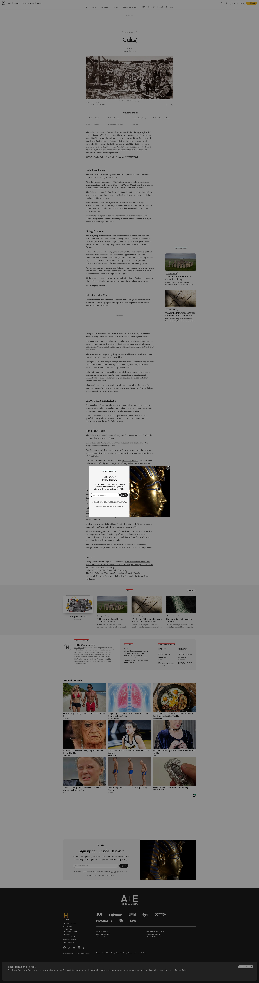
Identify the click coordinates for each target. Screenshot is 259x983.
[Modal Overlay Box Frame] (129, 491)
